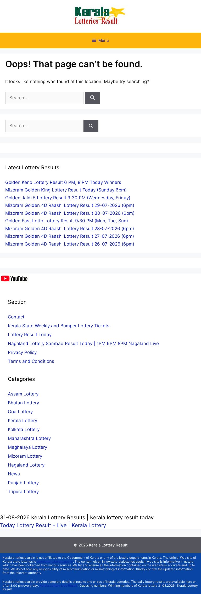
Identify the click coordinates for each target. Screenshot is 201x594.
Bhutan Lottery (23, 402)
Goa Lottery (20, 411)
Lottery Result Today (30, 334)
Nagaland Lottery (26, 465)
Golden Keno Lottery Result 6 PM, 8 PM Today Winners (63, 182)
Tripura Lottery (23, 491)
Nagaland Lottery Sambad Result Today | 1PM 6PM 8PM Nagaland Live (83, 343)
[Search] (92, 98)
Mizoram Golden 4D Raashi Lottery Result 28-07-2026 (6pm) (69, 228)
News (14, 473)
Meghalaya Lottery (27, 447)
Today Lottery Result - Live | (36, 525)
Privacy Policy (22, 352)
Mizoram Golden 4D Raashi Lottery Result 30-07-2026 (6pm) (70, 213)
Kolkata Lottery (24, 429)
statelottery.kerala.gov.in (55, 561)
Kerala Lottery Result (108, 545)
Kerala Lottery (22, 420)
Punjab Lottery (23, 482)
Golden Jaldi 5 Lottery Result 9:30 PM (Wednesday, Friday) (67, 197)
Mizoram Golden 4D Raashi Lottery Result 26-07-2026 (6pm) (69, 244)
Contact (16, 316)
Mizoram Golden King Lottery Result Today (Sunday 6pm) (66, 190)
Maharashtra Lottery (29, 438)
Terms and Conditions (31, 361)
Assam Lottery (23, 394)
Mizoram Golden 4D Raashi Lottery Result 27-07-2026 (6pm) (69, 236)
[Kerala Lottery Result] (100, 16)
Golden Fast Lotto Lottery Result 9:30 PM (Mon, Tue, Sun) (66, 220)
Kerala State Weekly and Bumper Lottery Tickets (58, 325)
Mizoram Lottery (25, 456)
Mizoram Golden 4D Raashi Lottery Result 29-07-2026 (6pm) (69, 205)
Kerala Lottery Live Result (58, 585)
